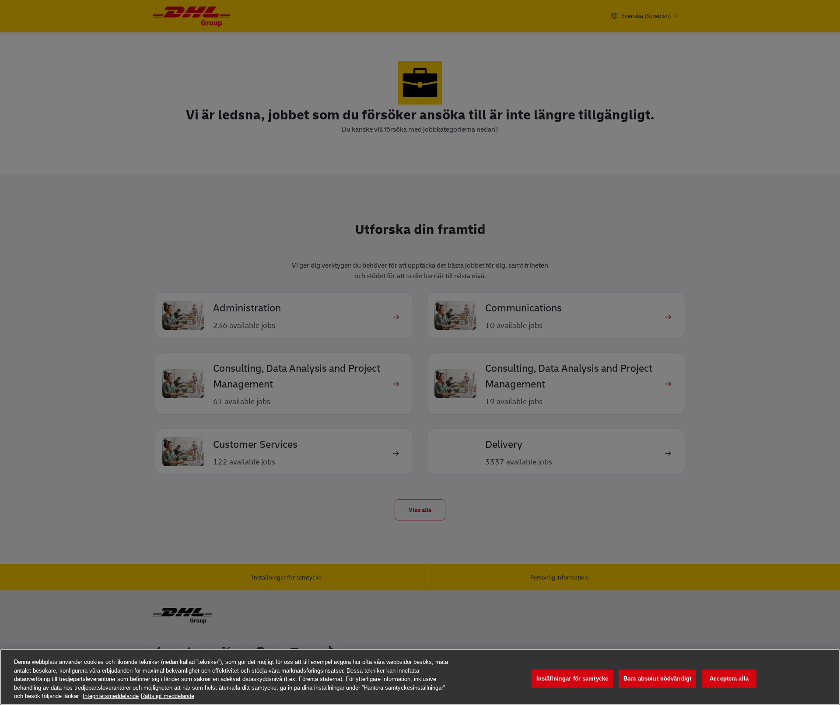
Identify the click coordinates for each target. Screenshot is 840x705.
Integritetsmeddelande (111, 696)
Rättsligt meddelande (167, 696)
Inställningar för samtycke (572, 678)
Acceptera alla (729, 678)
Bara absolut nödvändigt (657, 678)
